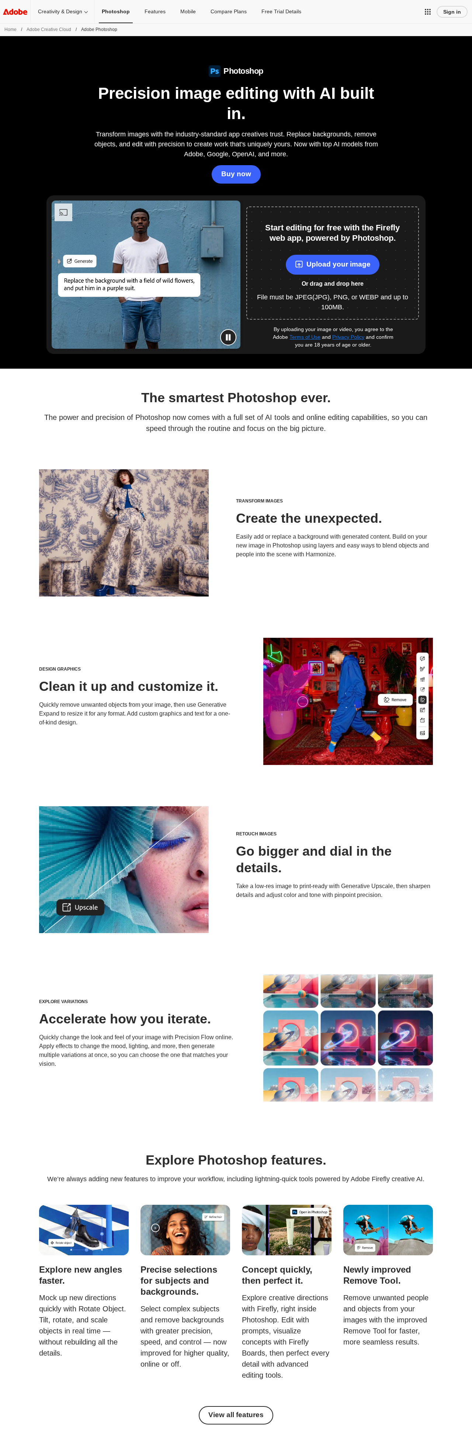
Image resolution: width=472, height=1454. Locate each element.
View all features (236, 1415)
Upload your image (338, 264)
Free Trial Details (281, 11)
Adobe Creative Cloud (49, 29)
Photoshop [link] (116, 11)
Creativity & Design (60, 11)
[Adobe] (15, 11)
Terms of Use (304, 337)
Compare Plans (229, 11)
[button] (428, 12)
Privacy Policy (348, 337)
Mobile (188, 11)
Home (10, 29)
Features (155, 11)
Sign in (452, 12)
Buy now (236, 174)
